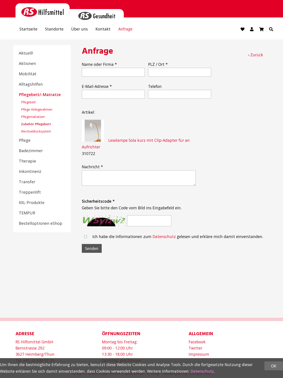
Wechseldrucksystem (36, 131)
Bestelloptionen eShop (40, 223)
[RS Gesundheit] (97, 13)
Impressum (199, 354)
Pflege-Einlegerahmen (36, 109)
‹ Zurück (255, 54)
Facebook (197, 341)
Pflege (25, 140)
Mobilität (27, 73)
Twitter (195, 348)
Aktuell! (26, 53)
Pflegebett (28, 102)
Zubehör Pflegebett (36, 124)
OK (273, 366)
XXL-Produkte (31, 202)
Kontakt (103, 29)
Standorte (54, 29)
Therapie (27, 161)
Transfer (27, 181)
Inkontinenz (30, 171)
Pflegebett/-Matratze (40, 94)
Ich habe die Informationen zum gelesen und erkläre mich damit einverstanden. (177, 236)
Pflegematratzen (33, 117)
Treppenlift (30, 192)
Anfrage (125, 29)
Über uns (79, 29)
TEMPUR (27, 212)
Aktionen (27, 63)
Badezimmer (31, 150)
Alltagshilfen (31, 84)
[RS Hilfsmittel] (42, 10)
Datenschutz (164, 236)
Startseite (28, 29)
